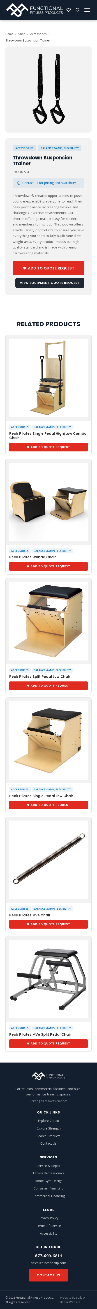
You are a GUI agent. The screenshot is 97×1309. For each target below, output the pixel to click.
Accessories (38, 34)
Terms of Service (48, 1226)
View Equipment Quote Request (50, 283)
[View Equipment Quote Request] (69, 10)
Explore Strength (49, 1128)
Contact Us (48, 1143)
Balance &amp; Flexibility (60, 148)
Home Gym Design (48, 1181)
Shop (21, 34)
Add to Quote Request (51, 268)
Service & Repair (48, 1166)
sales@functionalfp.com (48, 1263)
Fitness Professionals (48, 1173)
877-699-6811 (48, 1255)
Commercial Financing (48, 1196)
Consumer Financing (48, 1188)
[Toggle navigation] (87, 10)
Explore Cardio (48, 1120)
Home (9, 34)
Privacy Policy (48, 1218)
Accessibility (48, 1233)
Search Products (48, 1136)
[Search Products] (78, 10)
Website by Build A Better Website (72, 1299)
